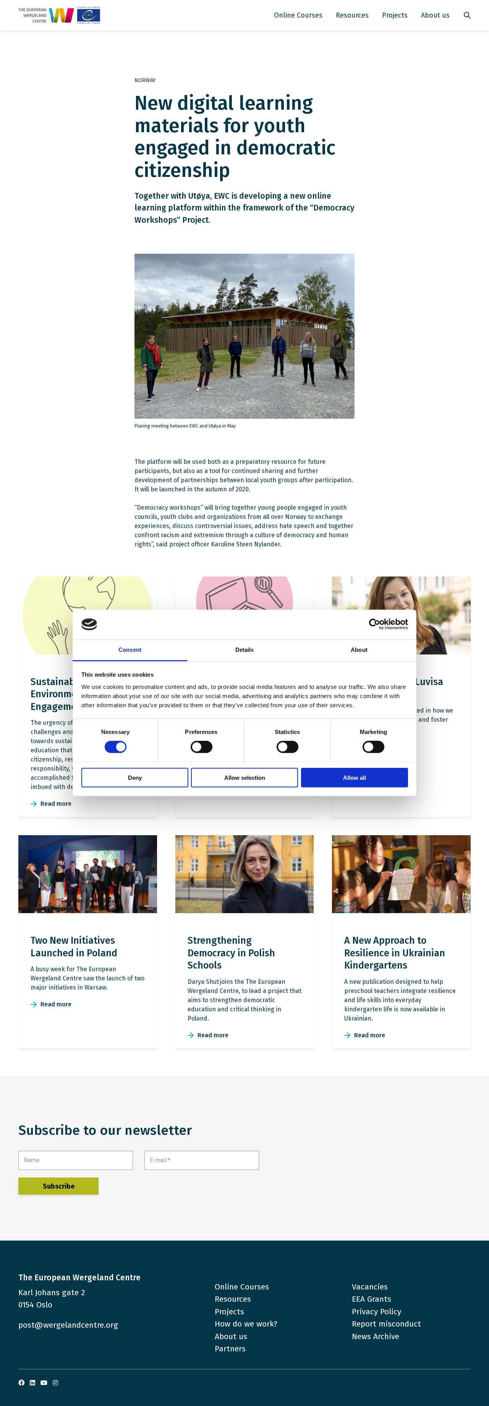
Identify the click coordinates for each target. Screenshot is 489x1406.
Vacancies (370, 1287)
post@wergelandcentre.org (68, 1325)
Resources (352, 15)
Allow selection (244, 777)
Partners (230, 1349)
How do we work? (246, 1324)
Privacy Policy (376, 1312)
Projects (395, 15)
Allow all (354, 777)
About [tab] (359, 649)
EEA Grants (371, 1299)
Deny (135, 777)
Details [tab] (244, 649)
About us (435, 15)
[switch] (201, 747)
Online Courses (298, 15)
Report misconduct (386, 1324)
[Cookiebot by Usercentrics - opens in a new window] (374, 624)
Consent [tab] (129, 649)
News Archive (375, 1336)
